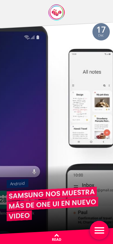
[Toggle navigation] (99, 230)
